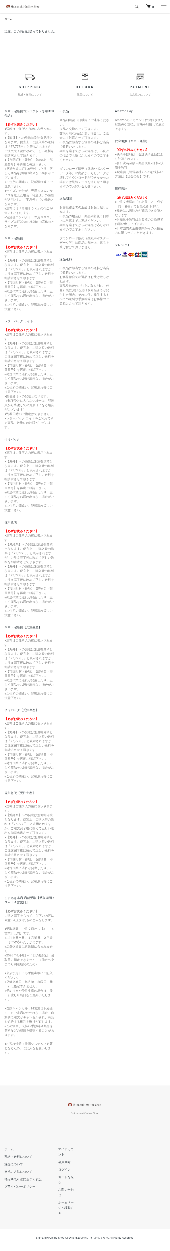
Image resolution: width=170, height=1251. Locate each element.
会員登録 (64, 1162)
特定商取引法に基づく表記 (23, 1179)
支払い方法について (18, 1171)
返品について (13, 1164)
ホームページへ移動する (66, 1207)
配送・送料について (18, 1156)
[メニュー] (163, 6)
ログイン (64, 1169)
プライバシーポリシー (19, 1186)
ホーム (8, 19)
